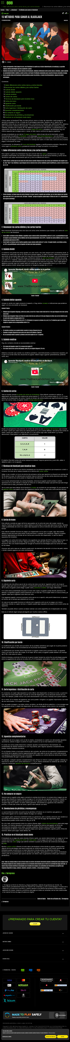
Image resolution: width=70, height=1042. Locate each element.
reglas (44, 154)
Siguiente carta (10, 103)
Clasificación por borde (13, 106)
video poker (32, 840)
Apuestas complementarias (14, 110)
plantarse (37, 587)
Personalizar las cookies (6, 1036)
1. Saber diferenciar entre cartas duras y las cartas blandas (21, 6)
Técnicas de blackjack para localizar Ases (19, 99)
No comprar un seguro (12, 112)
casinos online (11, 846)
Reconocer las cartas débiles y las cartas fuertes (22, 87)
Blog (7, 10)
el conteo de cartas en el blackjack (28, 394)
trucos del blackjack (29, 144)
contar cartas (43, 471)
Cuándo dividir (10, 90)
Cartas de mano (10, 101)
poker (5, 843)
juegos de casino (37, 129)
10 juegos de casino (30, 134)
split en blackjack (48, 258)
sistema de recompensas (50, 823)
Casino (2, 10)
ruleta (14, 842)
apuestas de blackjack (22, 763)
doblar (44, 587)
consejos (45, 303)
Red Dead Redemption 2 (45, 136)
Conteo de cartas (11, 96)
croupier (33, 487)
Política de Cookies (51, 1032)
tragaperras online (21, 840)
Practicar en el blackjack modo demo (18, 117)
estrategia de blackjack (51, 429)
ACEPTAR (62, 1036)
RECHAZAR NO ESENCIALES (50, 1036)
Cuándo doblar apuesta (13, 92)
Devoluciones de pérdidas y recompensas (19, 115)
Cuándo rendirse (10, 94)
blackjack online (16, 146)
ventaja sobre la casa (36, 400)
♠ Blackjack (14, 10)
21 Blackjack (23, 136)
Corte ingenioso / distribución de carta (18, 108)
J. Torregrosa (9, 62)
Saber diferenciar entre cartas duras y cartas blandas (23, 85)
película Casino (8, 489)
